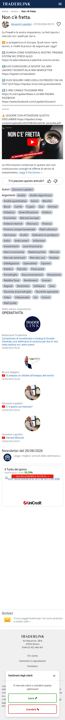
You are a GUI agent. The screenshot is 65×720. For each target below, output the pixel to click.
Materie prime (36, 252)
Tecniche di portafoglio (17, 291)
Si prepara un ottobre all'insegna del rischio (29, 375)
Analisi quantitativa (15, 201)
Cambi (18, 206)
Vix (35, 297)
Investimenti (11, 246)
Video (7, 297)
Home (5, 11)
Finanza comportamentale (19, 229)
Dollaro (46, 212)
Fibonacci (32, 223)
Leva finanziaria (32, 246)
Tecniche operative (47, 291)
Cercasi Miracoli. (14, 437)
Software (39, 286)
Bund (7, 206)
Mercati (54, 252)
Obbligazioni (11, 263)
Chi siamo (32, 655)
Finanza (46, 223)
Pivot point (37, 269)
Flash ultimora (48, 229)
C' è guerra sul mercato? (19, 406)
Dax (41, 206)
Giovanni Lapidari (21, 24)
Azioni (34, 201)
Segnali (8, 286)
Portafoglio (10, 274)
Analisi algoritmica (41, 195)
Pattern (8, 269)
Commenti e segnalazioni (32, 660)
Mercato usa (37, 257)
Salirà (33, 698)
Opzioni (45, 263)
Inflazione (39, 240)
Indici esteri (22, 240)
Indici (7, 240)
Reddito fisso (11, 280)
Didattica (9, 212)
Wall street (10, 303)
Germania (10, 235)
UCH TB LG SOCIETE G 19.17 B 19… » (32, 476)
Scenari (46, 280)
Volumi (46, 297)
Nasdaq (53, 257)
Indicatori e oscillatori (45, 235)
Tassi (52, 286)
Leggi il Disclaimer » (30, 172)
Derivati (52, 206)
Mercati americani (14, 257)
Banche (47, 201)
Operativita (30, 263)
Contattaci (32, 666)
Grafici (24, 235)
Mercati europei (29, 218)
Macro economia (14, 252)
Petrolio (22, 269)
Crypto (31, 206)
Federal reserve (13, 223)
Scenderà (33, 709)
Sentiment (23, 286)
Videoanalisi (22, 297)
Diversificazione (28, 212)
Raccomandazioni (32, 274)
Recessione (54, 274)
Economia (10, 218)
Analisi (14, 11)
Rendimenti (31, 280)
